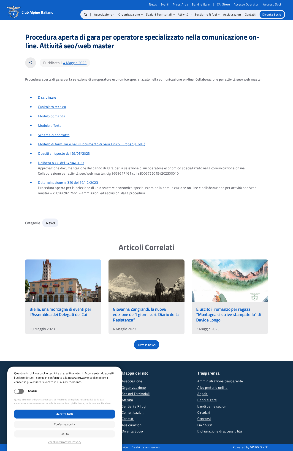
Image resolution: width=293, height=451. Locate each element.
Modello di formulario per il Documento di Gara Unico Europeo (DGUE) (91, 144)
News (153, 4)
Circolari (203, 412)
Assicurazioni (132, 425)
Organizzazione (134, 387)
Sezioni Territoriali (135, 393)
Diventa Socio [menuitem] (271, 14)
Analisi (32, 391)
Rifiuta (64, 434)
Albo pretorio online (212, 387)
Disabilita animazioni (145, 447)
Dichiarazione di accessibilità (219, 431)
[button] (85, 14)
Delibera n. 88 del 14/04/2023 (61, 162)
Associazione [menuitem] (103, 14)
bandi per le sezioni (212, 406)
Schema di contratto (54, 135)
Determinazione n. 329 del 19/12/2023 (68, 182)
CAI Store (223, 4)
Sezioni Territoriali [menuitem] (159, 14)
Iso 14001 (205, 425)
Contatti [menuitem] (250, 14)
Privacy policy (64, 442)
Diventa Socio (132, 431)
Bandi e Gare (201, 4)
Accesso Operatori (247, 4)
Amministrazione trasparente (220, 381)
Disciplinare (47, 97)
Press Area (180, 4)
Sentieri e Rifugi (134, 406)
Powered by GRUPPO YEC (250, 447)
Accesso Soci (272, 4)
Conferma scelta (64, 424)
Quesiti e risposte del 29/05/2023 (64, 153)
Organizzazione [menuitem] (129, 14)
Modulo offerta (49, 125)
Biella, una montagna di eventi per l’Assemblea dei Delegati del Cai (60, 312)
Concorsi (204, 418)
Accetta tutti (64, 414)
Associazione (132, 381)
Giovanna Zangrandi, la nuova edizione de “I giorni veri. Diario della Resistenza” (146, 314)
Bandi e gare (207, 399)
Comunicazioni (133, 412)
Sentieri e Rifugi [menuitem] (206, 14)
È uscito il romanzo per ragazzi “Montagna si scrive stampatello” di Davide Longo (228, 314)
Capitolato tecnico (52, 106)
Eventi (164, 4)
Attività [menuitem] (183, 14)
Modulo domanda (51, 116)
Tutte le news (147, 344)
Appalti (202, 393)
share (30, 62)
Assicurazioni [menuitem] (232, 14)
